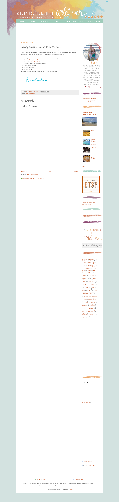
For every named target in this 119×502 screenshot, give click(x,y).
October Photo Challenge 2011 (89, 292)
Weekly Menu (32, 93)
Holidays (91, 281)
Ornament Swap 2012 (92, 298)
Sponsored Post (85, 310)
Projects (93, 304)
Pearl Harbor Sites (92, 299)
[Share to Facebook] (46, 91)
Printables (93, 302)
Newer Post (24, 171)
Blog (91, 260)
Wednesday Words (87, 314)
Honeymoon (91, 283)
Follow (83, 166)
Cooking (26, 93)
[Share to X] (45, 91)
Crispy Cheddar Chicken (37, 61)
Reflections (92, 305)
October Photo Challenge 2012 (89, 295)
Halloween (92, 277)
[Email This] (41, 91)
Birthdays (84, 260)
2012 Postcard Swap (88, 257)
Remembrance (85, 307)
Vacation (90, 311)
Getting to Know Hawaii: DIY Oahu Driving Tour (93, 142)
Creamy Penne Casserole (35, 60)
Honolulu (84, 284)
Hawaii (84, 278)
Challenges (91, 265)
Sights (91, 308)
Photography (93, 301)
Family (89, 270)
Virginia (83, 313)
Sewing (83, 308)
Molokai (83, 289)
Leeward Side (89, 285)
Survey (93, 310)
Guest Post (85, 277)
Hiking (83, 281)
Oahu (88, 290)
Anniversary (84, 259)
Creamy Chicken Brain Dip (93, 157)
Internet (92, 284)
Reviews (93, 307)
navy (89, 289)
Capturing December (86, 263)
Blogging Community (88, 262)
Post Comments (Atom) (32, 174)
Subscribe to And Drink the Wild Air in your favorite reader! (89, 100)
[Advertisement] (54, 35)
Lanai (83, 285)
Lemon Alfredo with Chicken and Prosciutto (40, 58)
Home (50, 171)
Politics (86, 302)
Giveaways (92, 275)
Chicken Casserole (93, 131)
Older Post (75, 171)
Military (92, 287)
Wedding (91, 313)
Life (96, 286)
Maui (87, 287)
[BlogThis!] (43, 91)
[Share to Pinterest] (48, 91)
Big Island (91, 259)
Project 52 (84, 304)
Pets (85, 301)
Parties (85, 299)
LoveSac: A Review (93, 148)
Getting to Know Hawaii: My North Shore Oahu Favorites (89, 114)
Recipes (84, 305)
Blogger (70, 489)
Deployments (88, 268)
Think (83, 311)
